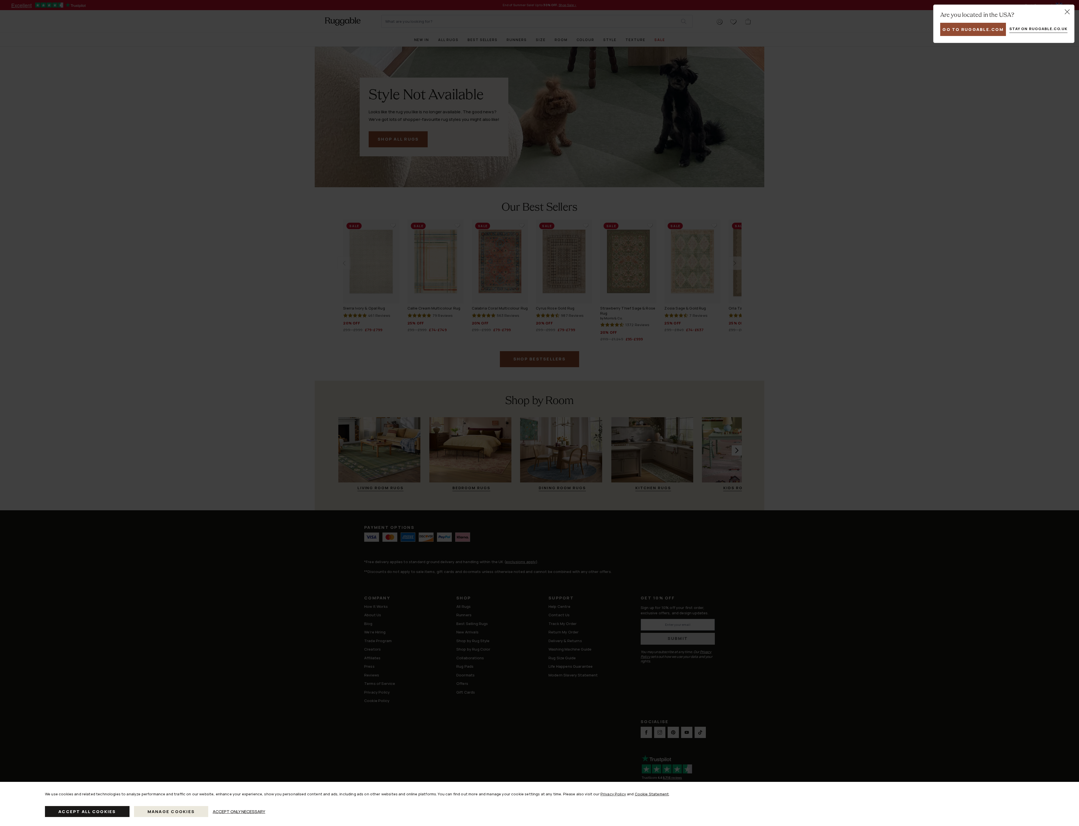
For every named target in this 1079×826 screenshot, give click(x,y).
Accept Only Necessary (239, 811)
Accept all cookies (87, 811)
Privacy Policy (613, 793)
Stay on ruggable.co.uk (1038, 28)
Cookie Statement (652, 793)
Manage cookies (171, 811)
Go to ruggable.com (973, 29)
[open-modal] (1067, 12)
